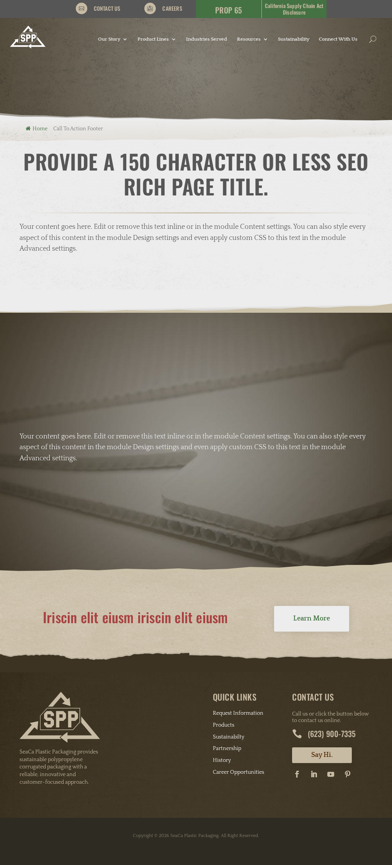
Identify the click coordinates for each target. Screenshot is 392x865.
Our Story (109, 39)
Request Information (238, 713)
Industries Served (206, 39)
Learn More (311, 618)
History (222, 760)
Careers (172, 8)
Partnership (227, 748)
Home (40, 129)
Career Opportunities (238, 772)
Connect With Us (338, 39)
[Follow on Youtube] (331, 774)
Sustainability (293, 39)
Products (223, 725)
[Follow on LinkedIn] (314, 774)
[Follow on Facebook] (297, 774)
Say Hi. (322, 755)
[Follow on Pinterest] (347, 774)
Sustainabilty (228, 737)
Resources (249, 39)
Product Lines (153, 39)
